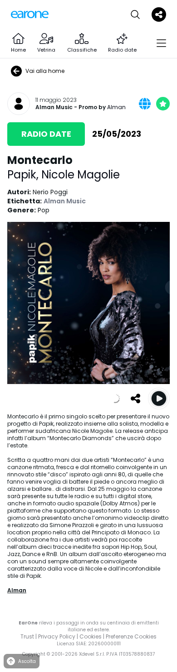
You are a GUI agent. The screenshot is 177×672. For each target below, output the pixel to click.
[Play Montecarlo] (159, 398)
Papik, (24, 174)
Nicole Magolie (80, 174)
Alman (116, 107)
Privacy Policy (56, 636)
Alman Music (54, 107)
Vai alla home (44, 71)
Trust (27, 636)
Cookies (90, 636)
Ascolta (27, 661)
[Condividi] (135, 398)
